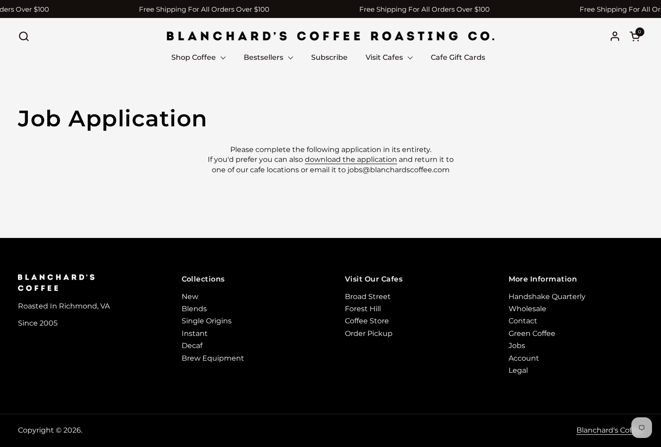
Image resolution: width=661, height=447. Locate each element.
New (190, 296)
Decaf (192, 345)
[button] (23, 36)
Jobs (517, 345)
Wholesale (527, 308)
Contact (523, 321)
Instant (195, 333)
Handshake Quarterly (547, 296)
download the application (351, 159)
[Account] (615, 36)
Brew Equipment (213, 358)
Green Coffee (532, 333)
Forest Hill (363, 308)
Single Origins (207, 321)
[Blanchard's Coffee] (330, 35)
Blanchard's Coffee (609, 430)
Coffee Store (367, 321)
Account (524, 358)
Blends (194, 308)
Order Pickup (369, 333)
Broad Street (368, 296)
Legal (518, 370)
